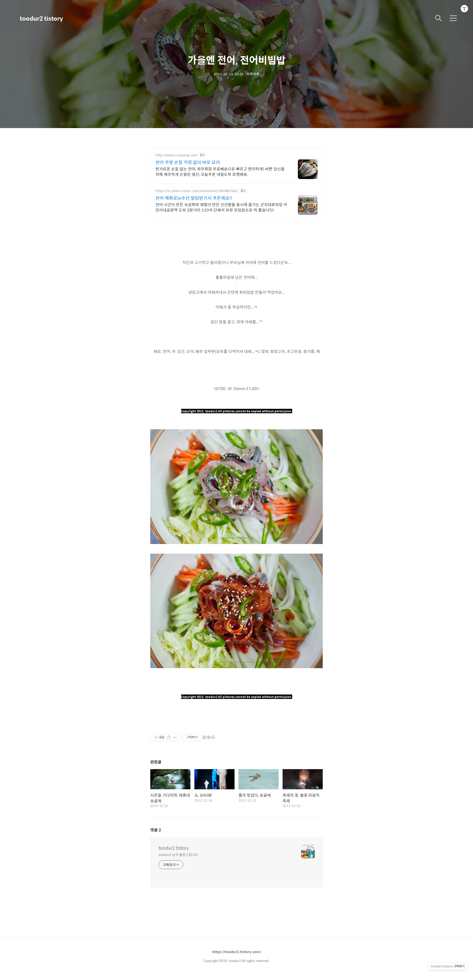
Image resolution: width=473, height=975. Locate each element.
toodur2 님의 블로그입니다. (179, 854)
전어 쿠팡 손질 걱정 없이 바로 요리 (187, 162)
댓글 (155, 830)
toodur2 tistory (41, 18)
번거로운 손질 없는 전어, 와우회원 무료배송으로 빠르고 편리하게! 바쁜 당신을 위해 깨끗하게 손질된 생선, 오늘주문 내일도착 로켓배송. (220, 171)
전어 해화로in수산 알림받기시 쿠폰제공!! (193, 198)
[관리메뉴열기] (464, 8)
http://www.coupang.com (176, 155)
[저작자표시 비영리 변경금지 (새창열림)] (208, 737)
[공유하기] (169, 737)
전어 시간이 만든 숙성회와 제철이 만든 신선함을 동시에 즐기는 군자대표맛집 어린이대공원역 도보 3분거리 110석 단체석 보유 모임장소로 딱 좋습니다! (221, 207)
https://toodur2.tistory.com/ (236, 951)
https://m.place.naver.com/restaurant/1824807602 (196, 191)
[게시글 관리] (175, 737)
